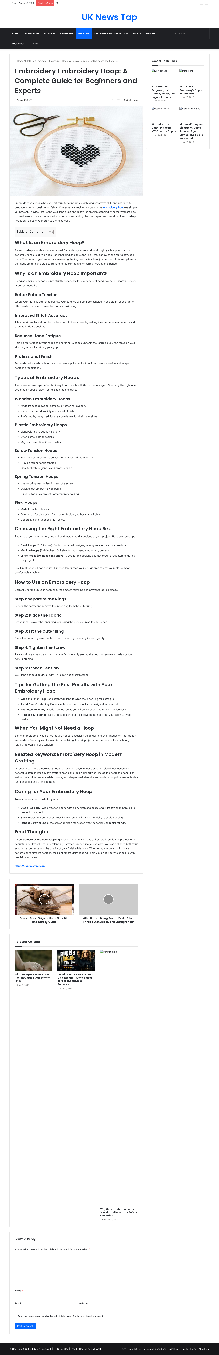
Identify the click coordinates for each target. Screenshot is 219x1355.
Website (83, 1303)
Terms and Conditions (154, 1348)
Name (19, 1290)
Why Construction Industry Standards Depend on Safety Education (118, 1212)
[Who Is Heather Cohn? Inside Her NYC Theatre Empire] (164, 114)
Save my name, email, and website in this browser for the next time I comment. (61, 1316)
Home (15, 33)
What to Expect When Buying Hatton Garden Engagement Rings (32, 978)
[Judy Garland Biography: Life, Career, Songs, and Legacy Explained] (164, 76)
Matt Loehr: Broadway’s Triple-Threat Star (78, 3)
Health (150, 33)
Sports (137, 33)
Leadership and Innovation (111, 33)
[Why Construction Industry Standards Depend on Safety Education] (119, 1078)
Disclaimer (174, 1348)
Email (19, 1303)
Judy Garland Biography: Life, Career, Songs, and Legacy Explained (164, 92)
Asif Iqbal (96, 1348)
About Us (204, 1348)
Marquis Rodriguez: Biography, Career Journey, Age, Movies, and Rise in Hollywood (191, 131)
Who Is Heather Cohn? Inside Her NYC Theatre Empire (164, 127)
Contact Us (135, 1348)
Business (49, 33)
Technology (31, 33)
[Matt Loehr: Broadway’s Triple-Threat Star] (191, 76)
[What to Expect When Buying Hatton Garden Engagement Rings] (33, 960)
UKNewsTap (62, 1348)
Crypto (34, 43)
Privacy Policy (189, 1348)
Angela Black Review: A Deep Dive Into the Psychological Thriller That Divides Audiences (75, 979)
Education (18, 43)
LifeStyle (84, 33)
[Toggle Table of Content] (49, 232)
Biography (66, 33)
